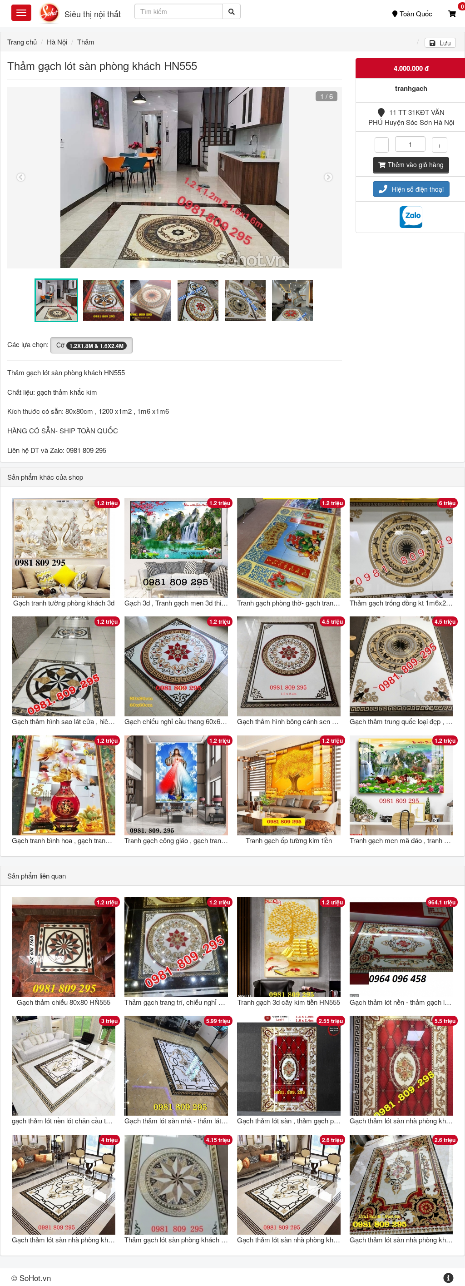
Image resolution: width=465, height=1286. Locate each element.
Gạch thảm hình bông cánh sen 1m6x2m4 (299, 721)
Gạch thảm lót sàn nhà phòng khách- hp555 (301, 1239)
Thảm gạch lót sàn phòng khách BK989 (182, 1239)
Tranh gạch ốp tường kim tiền (289, 840)
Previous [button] (20, 177)
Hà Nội (57, 41)
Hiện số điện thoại (418, 189)
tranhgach (411, 88)
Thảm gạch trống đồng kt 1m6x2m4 (402, 602)
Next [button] (328, 177)
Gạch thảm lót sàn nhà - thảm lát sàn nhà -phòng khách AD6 (214, 1120)
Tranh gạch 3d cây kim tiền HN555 (288, 1002)
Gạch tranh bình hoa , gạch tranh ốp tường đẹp (81, 840)
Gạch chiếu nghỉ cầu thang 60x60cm (178, 721)
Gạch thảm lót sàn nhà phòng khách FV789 (76, 1239)
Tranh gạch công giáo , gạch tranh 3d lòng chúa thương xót (211, 840)
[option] (174, 177)
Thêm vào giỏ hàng (416, 164)
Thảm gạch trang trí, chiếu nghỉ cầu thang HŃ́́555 (197, 1002)
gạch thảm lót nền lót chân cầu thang (66, 1120)
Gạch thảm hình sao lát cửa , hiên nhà (68, 721)
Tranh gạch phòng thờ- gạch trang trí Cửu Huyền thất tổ (319, 602)
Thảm (85, 41)
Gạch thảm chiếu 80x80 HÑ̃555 (63, 1002)
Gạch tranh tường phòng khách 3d (63, 602)
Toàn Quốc (416, 13)
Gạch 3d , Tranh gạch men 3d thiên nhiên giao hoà (198, 602)
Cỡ (90, 344)
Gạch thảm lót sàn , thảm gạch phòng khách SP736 (313, 1120)
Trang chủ (22, 41)
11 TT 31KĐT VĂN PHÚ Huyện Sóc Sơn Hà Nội (411, 116)
